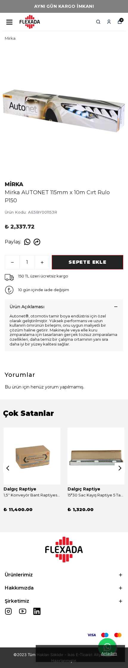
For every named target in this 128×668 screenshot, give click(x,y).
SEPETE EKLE (87, 262)
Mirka (10, 38)
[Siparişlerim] (109, 21)
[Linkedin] (36, 611)
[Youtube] (22, 611)
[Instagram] (8, 611)
